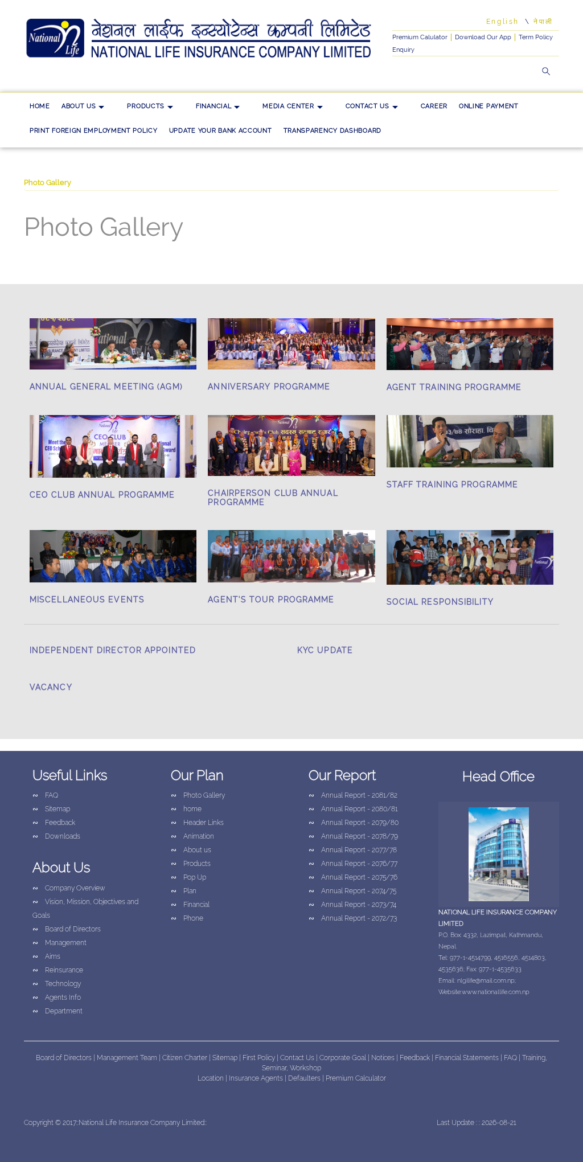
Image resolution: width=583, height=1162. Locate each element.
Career (434, 106)
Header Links (197, 823)
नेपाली (543, 22)
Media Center (288, 106)
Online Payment (489, 106)
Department (57, 1011)
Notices (383, 1058)
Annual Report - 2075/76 (353, 877)
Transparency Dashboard (332, 130)
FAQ (45, 795)
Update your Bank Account (220, 130)
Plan (183, 891)
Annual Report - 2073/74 (352, 905)
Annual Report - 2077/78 (353, 850)
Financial (213, 106)
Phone (187, 918)
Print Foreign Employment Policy (94, 130)
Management (59, 943)
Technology (56, 984)
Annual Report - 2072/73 (353, 918)
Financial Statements (467, 1058)
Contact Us (367, 106)
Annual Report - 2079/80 (354, 823)
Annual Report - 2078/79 (353, 836)
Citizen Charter (184, 1058)
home (40, 106)
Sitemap (51, 809)
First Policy (260, 1058)
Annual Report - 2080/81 (353, 809)
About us (78, 106)
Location (211, 1078)
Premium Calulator (419, 37)
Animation (192, 836)
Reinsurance (57, 970)
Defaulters (305, 1078)
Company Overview (68, 888)
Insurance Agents (257, 1078)
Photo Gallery (198, 795)
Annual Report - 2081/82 (353, 795)
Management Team (127, 1058)
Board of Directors (66, 929)
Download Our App (483, 37)
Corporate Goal (343, 1058)
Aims (46, 956)
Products (146, 106)
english (502, 22)
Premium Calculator (356, 1078)
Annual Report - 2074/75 (352, 891)
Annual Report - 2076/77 (353, 864)
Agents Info (56, 997)
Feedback (53, 823)
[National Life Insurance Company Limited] (199, 38)
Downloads (56, 836)
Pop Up (188, 877)
